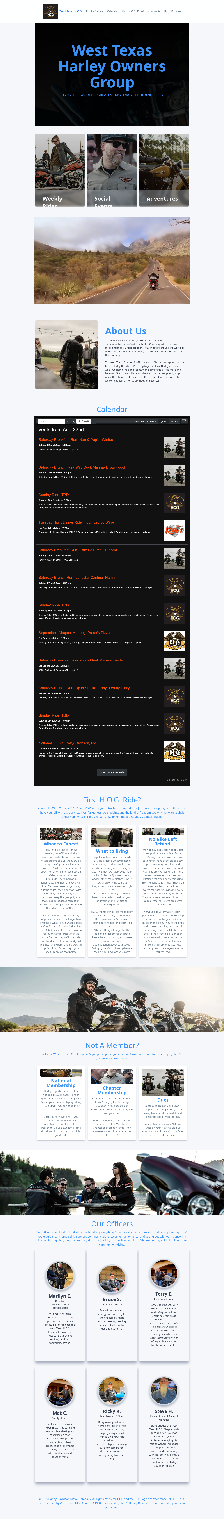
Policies (176, 11)
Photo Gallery (94, 11)
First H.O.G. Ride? (133, 11)
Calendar (113, 11)
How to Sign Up (158, 11)
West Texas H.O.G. (70, 11)
